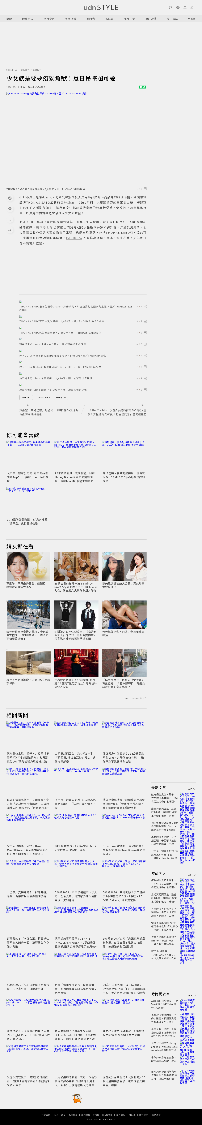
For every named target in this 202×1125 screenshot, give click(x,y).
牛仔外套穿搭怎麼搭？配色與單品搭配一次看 (163, 1059)
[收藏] (9, 219)
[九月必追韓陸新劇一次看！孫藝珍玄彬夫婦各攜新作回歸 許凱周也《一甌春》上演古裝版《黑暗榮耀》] (76, 1060)
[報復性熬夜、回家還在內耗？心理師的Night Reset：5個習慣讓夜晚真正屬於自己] (28, 1013)
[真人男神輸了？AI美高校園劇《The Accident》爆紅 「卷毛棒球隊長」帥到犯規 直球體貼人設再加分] (76, 1013)
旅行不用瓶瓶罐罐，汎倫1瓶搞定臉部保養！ (28, 681)
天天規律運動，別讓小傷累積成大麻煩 (123, 633)
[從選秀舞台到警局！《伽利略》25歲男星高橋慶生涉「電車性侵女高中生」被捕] (124, 1060)
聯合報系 (120, 1115)
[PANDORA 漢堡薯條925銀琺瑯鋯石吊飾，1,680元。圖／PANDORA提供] (83, 351)
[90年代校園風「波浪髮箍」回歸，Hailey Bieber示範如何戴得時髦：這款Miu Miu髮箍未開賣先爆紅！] (76, 456)
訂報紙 (132, 1115)
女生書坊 (172, 19)
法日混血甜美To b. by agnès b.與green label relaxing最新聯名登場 (164, 1046)
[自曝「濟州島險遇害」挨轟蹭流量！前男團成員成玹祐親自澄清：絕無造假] (76, 967)
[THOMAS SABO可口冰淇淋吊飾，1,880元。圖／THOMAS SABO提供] (83, 316)
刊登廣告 (45, 1115)
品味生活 (129, 19)
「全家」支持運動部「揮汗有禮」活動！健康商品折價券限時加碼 (28, 894)
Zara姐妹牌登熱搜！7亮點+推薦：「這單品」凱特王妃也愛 (28, 521)
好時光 (91, 19)
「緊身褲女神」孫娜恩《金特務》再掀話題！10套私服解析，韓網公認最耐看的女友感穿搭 (123, 683)
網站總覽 (156, 1115)
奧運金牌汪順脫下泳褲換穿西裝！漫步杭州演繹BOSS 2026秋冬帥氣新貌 (164, 1034)
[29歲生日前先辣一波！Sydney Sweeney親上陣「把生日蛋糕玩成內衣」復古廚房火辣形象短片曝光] (124, 967)
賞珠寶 (109, 19)
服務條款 (85, 1115)
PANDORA (26, 397)
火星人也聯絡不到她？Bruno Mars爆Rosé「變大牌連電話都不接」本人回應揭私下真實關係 (27, 850)
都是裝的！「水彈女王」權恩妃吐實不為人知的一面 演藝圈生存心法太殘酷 (28, 942)
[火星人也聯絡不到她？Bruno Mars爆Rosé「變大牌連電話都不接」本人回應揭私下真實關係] (28, 828)
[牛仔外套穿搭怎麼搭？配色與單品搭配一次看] (188, 1061)
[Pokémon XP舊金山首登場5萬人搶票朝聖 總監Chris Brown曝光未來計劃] (124, 828)
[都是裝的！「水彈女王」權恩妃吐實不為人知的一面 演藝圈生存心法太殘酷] (28, 921)
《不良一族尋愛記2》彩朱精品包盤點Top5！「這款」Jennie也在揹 (27, 477)
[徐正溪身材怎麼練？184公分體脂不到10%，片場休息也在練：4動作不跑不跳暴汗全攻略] (124, 736)
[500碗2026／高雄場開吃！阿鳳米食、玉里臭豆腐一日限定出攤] (28, 967)
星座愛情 (151, 19)
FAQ (56, 1115)
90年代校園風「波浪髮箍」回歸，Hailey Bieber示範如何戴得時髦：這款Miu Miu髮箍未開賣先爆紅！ (76, 479)
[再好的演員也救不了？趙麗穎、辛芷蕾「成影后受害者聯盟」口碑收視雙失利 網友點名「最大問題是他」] (28, 782)
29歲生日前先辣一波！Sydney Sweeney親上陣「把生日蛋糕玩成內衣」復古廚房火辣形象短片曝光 (75, 587)
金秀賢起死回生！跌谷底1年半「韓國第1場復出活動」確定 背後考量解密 (75, 757)
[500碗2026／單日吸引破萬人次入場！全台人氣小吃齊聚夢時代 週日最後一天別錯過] (76, 875)
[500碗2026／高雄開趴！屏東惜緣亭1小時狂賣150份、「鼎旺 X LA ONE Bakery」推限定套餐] (124, 875)
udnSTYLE (11, 70)
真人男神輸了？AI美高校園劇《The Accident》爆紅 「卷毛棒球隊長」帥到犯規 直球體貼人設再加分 (76, 1037)
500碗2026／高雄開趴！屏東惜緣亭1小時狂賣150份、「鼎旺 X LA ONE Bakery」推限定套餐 (124, 896)
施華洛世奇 (61, 397)
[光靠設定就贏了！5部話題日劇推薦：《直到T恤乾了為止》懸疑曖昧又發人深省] (28, 1060)
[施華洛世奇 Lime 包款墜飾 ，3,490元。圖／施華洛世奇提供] (83, 373)
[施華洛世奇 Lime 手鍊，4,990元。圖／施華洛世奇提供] (83, 339)
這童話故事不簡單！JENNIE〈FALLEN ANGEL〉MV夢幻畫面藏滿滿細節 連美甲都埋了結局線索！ (75, 944)
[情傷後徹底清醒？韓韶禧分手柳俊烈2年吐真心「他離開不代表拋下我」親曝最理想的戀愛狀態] (124, 782)
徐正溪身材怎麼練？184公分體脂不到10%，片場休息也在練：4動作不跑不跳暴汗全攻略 (123, 757)
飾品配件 (37, 70)
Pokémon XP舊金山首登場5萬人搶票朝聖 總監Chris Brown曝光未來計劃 (124, 850)
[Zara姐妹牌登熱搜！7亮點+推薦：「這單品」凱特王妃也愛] (28, 502)
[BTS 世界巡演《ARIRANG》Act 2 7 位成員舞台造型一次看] (76, 828)
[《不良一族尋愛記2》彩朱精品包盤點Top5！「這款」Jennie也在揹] (28, 456)
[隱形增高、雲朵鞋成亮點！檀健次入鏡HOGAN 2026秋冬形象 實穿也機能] (124, 456)
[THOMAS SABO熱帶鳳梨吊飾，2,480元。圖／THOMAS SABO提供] (83, 328)
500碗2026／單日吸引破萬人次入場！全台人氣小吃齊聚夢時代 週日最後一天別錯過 (76, 896)
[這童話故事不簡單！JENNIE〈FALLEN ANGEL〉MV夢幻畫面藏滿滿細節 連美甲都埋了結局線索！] (76, 921)
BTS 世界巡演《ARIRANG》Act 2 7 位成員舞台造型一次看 (75, 848)
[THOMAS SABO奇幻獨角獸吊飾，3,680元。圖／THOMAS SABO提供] (76, 139)
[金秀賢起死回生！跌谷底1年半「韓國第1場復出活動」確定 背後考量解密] (76, 736)
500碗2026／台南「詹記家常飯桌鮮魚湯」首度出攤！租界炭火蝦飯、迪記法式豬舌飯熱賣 (124, 942)
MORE (191, 789)
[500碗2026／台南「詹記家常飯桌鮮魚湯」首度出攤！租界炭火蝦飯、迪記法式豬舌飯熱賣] (124, 921)
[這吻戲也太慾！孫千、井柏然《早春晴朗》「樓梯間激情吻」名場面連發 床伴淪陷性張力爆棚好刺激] (28, 736)
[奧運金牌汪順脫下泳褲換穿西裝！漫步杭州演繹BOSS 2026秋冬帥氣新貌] (188, 1032)
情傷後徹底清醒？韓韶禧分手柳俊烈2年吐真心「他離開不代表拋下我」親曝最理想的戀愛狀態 (124, 804)
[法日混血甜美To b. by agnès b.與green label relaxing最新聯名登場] (188, 1046)
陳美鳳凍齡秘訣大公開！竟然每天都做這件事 (123, 585)
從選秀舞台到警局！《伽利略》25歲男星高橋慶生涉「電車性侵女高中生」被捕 (124, 1081)
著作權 (96, 1115)
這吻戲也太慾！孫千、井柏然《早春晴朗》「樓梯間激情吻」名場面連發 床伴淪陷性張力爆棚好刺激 (28, 757)
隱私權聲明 (107, 1115)
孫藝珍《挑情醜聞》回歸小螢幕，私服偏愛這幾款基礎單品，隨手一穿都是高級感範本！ (163, 1020)
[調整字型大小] (9, 229)
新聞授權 (73, 1115)
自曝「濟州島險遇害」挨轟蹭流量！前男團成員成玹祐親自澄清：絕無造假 (76, 989)
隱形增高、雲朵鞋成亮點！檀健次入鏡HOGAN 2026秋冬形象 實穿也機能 (124, 477)
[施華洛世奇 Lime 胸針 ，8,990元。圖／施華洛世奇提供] (83, 385)
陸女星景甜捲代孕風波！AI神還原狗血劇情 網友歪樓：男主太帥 (124, 1033)
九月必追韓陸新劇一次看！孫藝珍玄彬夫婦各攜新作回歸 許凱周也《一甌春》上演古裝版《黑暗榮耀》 (76, 1083)
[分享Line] (9, 208)
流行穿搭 (49, 19)
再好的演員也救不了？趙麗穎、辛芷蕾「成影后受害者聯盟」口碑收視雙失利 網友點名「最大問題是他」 (28, 806)
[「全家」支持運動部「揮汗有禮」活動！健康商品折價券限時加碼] (28, 875)
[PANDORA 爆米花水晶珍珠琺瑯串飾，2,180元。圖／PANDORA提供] (83, 362)
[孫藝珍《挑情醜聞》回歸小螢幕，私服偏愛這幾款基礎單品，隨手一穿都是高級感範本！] (188, 1018)
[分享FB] (9, 198)
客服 (63, 1115)
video (192, 19)
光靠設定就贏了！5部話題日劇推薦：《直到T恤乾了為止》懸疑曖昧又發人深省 (75, 683)
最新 (9, 19)
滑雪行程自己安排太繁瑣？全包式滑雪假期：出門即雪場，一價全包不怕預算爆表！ (27, 635)
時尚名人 (27, 19)
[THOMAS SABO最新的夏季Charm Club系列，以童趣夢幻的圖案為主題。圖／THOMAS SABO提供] (83, 302)
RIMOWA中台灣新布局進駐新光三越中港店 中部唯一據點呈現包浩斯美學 (164, 1077)
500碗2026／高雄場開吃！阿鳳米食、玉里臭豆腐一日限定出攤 (28, 987)
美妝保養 (70, 19)
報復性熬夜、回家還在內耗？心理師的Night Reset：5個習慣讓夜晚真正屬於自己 (28, 1035)
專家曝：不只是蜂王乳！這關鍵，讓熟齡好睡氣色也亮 (27, 585)
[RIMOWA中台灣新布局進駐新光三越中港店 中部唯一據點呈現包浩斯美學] (188, 1075)
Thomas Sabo (43, 397)
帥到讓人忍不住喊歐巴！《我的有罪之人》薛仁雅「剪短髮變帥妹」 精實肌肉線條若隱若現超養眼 (75, 635)
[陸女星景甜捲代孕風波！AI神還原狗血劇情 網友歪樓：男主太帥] (124, 1013)
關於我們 (143, 1115)
